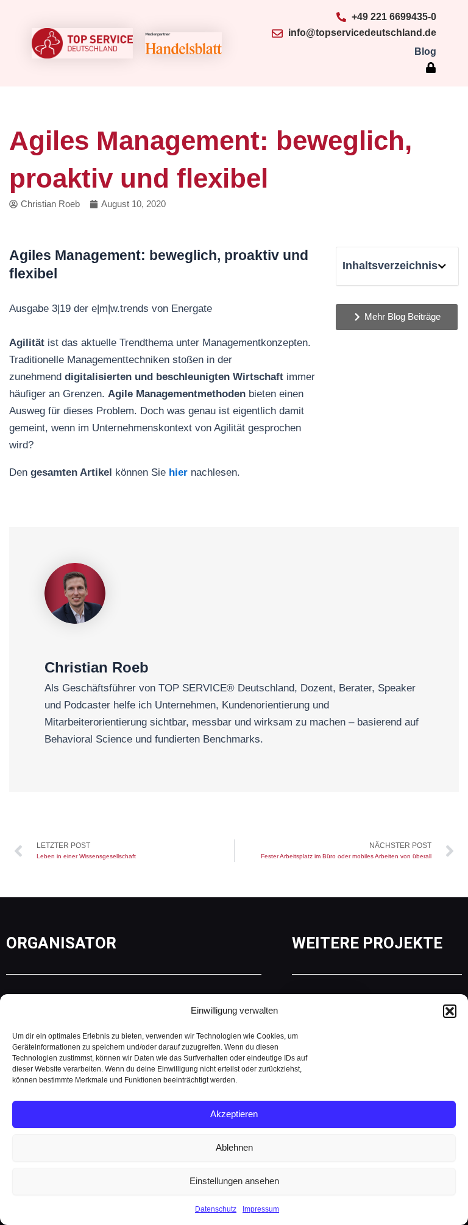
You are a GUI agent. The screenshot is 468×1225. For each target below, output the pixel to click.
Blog (425, 51)
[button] (450, 1011)
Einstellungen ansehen (234, 1181)
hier (178, 472)
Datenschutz (215, 1209)
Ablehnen (234, 1147)
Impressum (261, 1209)
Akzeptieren (234, 1114)
